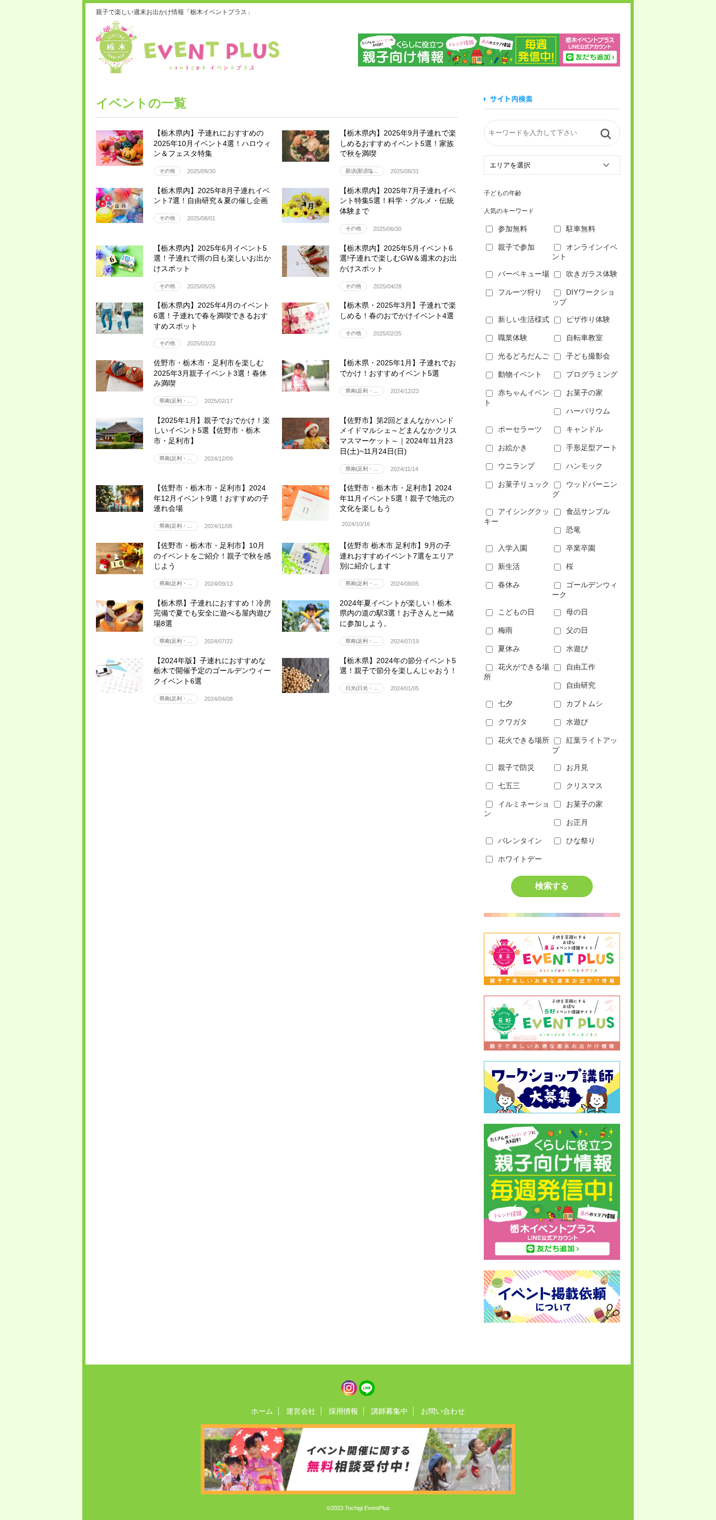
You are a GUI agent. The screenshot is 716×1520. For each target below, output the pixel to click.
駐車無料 (580, 229)
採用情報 (343, 1411)
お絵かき (512, 447)
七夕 (505, 703)
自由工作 (580, 667)
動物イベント (520, 374)
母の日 (577, 612)
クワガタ (512, 722)
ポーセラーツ (520, 429)
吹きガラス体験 (591, 274)
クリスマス (584, 785)
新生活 (509, 566)
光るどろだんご (523, 356)
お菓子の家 (584, 392)
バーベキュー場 (523, 274)
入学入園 (512, 548)
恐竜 (573, 530)
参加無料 (512, 229)
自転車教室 (584, 337)
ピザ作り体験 (588, 319)
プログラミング (591, 374)
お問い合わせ (443, 1411)
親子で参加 (516, 247)
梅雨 (505, 630)
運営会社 (301, 1411)
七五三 (509, 785)
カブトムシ (584, 703)
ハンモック (584, 466)
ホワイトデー (520, 859)
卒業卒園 (580, 548)
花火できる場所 (523, 740)
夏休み (509, 648)
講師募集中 (389, 1411)
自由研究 (580, 685)
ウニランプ (516, 466)
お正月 (577, 822)
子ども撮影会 (588, 356)
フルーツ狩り (520, 292)
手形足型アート (591, 447)
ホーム (262, 1411)
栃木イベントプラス (187, 47)
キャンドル (584, 429)
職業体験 (512, 337)
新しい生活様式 (523, 319)
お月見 (577, 767)
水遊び (577, 648)
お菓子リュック (523, 484)
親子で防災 (516, 767)
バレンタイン (520, 840)
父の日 (577, 630)
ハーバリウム (588, 411)
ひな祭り (580, 840)
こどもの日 (516, 612)
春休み (509, 584)
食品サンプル (588, 511)
